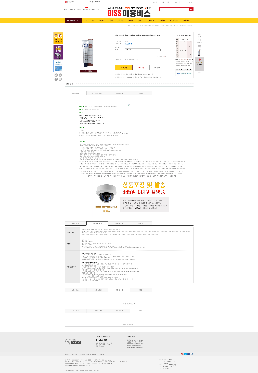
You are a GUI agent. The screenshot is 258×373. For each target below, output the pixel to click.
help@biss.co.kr (73, 365)
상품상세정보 (75, 93)
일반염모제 (152, 25)
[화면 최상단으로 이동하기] (199, 71)
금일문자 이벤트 (94, 9)
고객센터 (191, 2)
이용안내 (94, 354)
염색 (133, 25)
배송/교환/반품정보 (97, 93)
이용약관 (74, 354)
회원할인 (72, 9)
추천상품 (85, 9)
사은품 (79, 9)
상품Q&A (140, 93)
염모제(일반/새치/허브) (141, 25)
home (128, 25)
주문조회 (176, 2)
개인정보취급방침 (84, 354)
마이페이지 (183, 2)
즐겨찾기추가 (70, 2)
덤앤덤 (65, 9)
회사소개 (67, 354)
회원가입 (161, 2)
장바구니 (168, 2)
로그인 (155, 2)
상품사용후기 (119, 93)
